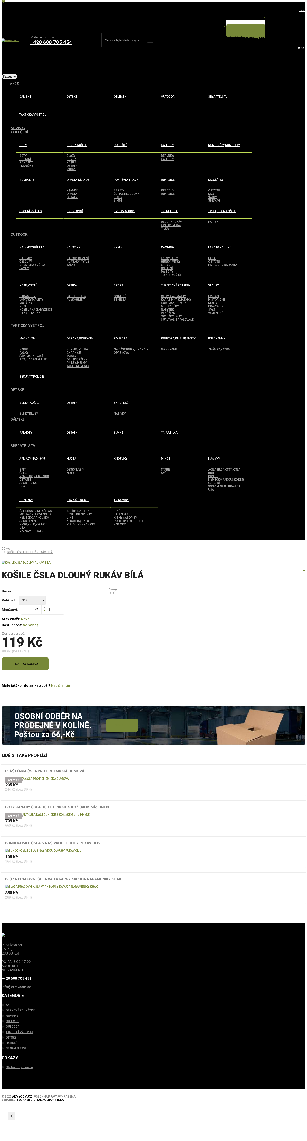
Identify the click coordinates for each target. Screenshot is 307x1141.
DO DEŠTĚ (120, 145)
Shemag (214, 200)
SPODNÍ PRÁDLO (30, 211)
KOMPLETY (26, 179)
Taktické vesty (78, 366)
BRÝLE (118, 247)
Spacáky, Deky (171, 316)
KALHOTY (167, 145)
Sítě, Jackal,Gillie (33, 359)
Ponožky (26, 162)
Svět (211, 309)
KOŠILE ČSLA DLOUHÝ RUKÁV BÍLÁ (30, 552)
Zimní (118, 200)
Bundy (71, 159)
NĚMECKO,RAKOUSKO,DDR (226, 479)
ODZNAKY (26, 500)
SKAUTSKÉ (121, 403)
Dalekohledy (76, 296)
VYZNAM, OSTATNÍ (31, 531)
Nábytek (167, 309)
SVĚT (164, 473)
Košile (71, 162)
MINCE (165, 458)
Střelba (120, 299)
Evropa (213, 296)
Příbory (167, 271)
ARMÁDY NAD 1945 (32, 458)
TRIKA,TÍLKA (169, 211)
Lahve (165, 265)
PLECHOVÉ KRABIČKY (81, 524)
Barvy (24, 349)
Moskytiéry (170, 306)
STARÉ (165, 469)
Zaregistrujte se (254, 37)
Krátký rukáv (171, 225)
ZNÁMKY (120, 524)
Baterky (25, 258)
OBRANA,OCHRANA (80, 338)
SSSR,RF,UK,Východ (33, 524)
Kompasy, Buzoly (173, 303)
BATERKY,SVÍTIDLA (31, 247)
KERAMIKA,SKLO (78, 521)
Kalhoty (167, 159)
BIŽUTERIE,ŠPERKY (79, 514)
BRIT (22, 469)
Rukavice (168, 193)
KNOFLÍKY (120, 458)
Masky (71, 356)
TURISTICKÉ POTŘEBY (175, 285)
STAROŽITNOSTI (78, 500)
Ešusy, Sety (169, 258)
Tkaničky (26, 165)
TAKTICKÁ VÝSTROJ (32, 114)
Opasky (72, 193)
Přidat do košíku (24, 663)
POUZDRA (120, 338)
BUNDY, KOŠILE (77, 145)
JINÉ (70, 517)
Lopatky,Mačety (31, 299)
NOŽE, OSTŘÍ (28, 285)
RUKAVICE (168, 179)
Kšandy (72, 190)
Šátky (212, 197)
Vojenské (215, 313)
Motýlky (25, 303)
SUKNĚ (118, 432)
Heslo (220, 26)
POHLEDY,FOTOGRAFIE (129, 521)
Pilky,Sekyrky (29, 313)
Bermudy (167, 155)
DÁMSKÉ (25, 96)
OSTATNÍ (25, 159)
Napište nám (61, 685)
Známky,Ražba (219, 349)
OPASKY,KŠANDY (78, 179)
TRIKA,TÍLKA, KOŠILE (222, 211)
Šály (211, 193)
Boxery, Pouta (77, 349)
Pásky (23, 352)
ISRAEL (213, 476)
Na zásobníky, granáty (131, 349)
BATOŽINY (73, 247)
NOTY (70, 473)
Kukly (118, 197)
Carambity (27, 296)
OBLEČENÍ (120, 96)
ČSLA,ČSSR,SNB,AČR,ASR (36, 511)
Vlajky (213, 285)
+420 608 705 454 (51, 42)
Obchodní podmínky (19, 1067)
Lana (212, 258)
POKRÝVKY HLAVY (126, 179)
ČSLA (23, 473)
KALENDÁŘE (122, 514)
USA (22, 486)
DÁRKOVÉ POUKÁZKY (20, 1010)
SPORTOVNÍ (75, 211)
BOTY (23, 145)
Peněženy (168, 313)
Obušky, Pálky (77, 359)
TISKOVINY (121, 500)
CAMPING (167, 247)
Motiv (212, 303)
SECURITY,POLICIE (31, 376)
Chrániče (74, 352)
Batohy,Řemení (78, 258)
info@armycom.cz (16, 987)
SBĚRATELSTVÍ (218, 96)
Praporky (215, 306)
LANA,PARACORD (219, 247)
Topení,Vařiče (171, 275)
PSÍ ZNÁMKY (216, 338)
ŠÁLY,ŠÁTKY (215, 179)
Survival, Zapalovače (177, 319)
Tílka (165, 228)
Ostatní (72, 165)
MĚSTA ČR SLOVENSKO (35, 514)
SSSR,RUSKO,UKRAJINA (224, 486)
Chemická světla (32, 265)
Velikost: (9, 600)
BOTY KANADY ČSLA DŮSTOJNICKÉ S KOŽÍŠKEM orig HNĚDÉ (57, 807)
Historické (216, 299)
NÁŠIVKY (120, 413)
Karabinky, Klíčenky (176, 299)
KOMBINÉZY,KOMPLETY (224, 145)
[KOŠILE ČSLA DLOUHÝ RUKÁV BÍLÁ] (26, 562)
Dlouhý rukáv (171, 221)
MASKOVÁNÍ (27, 338)
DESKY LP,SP (75, 469)
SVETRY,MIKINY (124, 211)
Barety (119, 190)
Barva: (7, 591)
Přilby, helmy (77, 362)
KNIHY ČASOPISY (125, 517)
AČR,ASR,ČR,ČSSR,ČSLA (224, 469)
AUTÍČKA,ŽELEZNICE (80, 511)
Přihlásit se (245, 30)
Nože (23, 306)
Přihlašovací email (252, 18)
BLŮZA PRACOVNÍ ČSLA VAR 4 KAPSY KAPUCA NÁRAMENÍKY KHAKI (63, 879)
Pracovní (168, 190)
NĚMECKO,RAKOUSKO (34, 476)
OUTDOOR (168, 96)
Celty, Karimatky (173, 296)
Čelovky (25, 261)
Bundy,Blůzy (28, 413)
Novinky (121, 725)
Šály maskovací (31, 356)
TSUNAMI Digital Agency (35, 1099)
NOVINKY (18, 128)
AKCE (14, 84)
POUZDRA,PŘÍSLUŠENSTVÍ (179, 338)
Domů (6, 548)
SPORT (118, 285)
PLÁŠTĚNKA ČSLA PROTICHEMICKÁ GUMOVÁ (44, 771)
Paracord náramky (223, 265)
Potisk (213, 221)
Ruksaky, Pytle (78, 261)
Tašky (71, 265)
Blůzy (71, 155)
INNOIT (62, 1099)
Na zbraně (169, 349)
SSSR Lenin (27, 521)
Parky (71, 169)
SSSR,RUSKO (28, 483)
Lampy (24, 268)
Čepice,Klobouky (126, 193)
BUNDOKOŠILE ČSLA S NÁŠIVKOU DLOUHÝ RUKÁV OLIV (53, 843)
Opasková (121, 352)
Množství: (10, 610)
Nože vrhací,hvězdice (35, 309)
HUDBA (71, 458)
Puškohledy (76, 299)
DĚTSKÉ (72, 96)
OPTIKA (72, 285)
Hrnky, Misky (170, 261)
